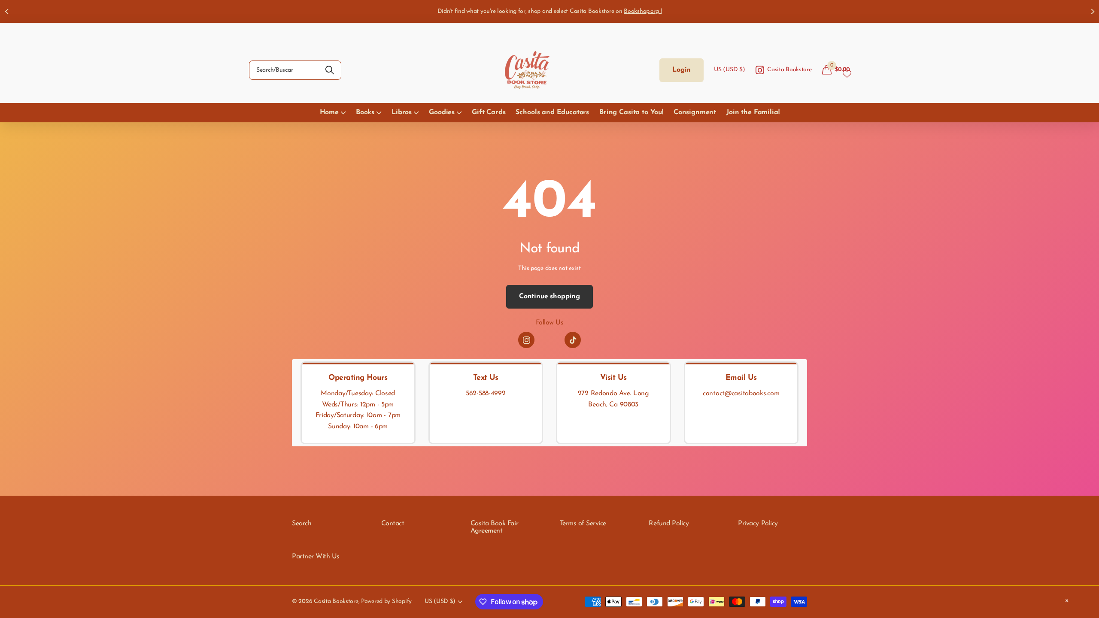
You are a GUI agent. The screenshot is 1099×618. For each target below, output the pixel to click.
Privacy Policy (757, 523)
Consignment (695, 112)
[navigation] (6, 11)
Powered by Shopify (386, 601)
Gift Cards (488, 112)
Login (681, 70)
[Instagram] (526, 340)
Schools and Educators (552, 112)
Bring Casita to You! (631, 112)
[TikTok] (573, 340)
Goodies (442, 112)
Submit (329, 70)
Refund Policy (669, 523)
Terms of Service (583, 523)
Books (365, 112)
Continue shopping (549, 296)
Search (301, 523)
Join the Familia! (752, 112)
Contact (392, 523)
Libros (402, 112)
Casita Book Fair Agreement (494, 527)
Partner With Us (316, 556)
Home (329, 112)
